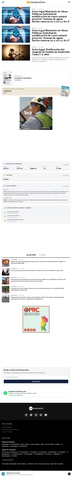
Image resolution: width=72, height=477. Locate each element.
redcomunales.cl (7, 427)
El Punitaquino (28, 454)
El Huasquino (14, 446)
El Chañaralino (15, 444)
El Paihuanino (43, 452)
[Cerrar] (69, 473)
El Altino (57, 444)
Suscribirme (36, 381)
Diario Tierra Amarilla (47, 444)
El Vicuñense (34, 452)
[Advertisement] (36, 144)
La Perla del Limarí (16, 454)
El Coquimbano (23, 452)
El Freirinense (23, 446)
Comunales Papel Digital (9, 464)
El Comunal (5, 452)
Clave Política (22, 464)
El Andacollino (52, 452)
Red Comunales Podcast (42, 464)
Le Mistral (30, 464)
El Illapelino (56, 454)
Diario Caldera (25, 444)
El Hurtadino (62, 452)
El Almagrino (6, 444)
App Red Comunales (57, 464)
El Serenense (14, 452)
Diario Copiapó (35, 444)
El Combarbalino (39, 454)
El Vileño (14, 456)
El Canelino (48, 454)
